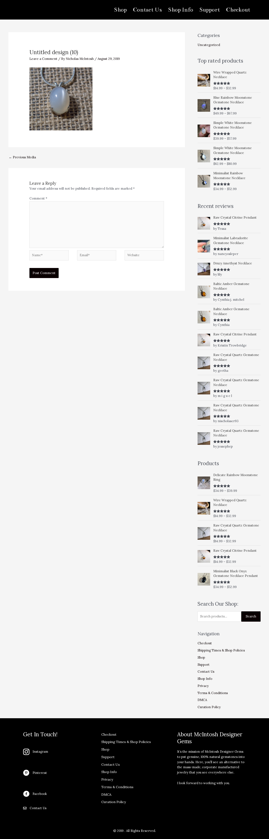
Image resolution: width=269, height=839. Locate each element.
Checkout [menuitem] (238, 9)
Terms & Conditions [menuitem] (117, 787)
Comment (38, 198)
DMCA (202, 700)
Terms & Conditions (213, 693)
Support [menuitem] (209, 9)
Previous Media (22, 157)
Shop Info (205, 679)
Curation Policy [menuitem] (113, 802)
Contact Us (206, 672)
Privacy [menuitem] (107, 779)
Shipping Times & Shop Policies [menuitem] (126, 742)
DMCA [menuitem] (106, 794)
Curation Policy (209, 707)
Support (204, 665)
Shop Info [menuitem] (180, 9)
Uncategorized (209, 45)
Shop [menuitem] (120, 9)
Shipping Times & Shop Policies (221, 650)
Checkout (205, 643)
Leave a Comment (43, 59)
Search (251, 616)
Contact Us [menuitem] (147, 9)
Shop (201, 657)
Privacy (203, 686)
